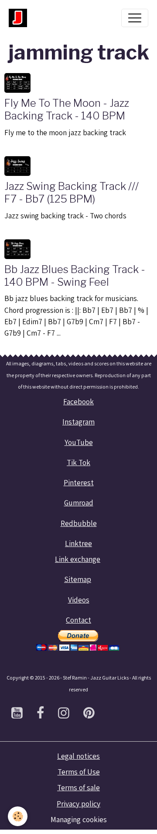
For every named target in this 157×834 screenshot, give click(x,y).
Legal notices (78, 756)
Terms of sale (78, 787)
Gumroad (78, 503)
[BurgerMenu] (134, 18)
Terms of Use (79, 772)
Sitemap (77, 579)
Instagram (78, 422)
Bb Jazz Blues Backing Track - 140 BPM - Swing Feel (74, 275)
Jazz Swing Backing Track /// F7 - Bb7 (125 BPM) (71, 192)
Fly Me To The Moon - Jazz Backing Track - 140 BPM (66, 109)
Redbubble (79, 523)
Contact (78, 620)
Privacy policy (78, 804)
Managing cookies (79, 819)
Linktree (78, 543)
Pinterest (79, 482)
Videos (78, 600)
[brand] (20, 18)
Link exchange (77, 559)
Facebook (78, 401)
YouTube (79, 442)
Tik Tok (78, 462)
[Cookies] (17, 816)
